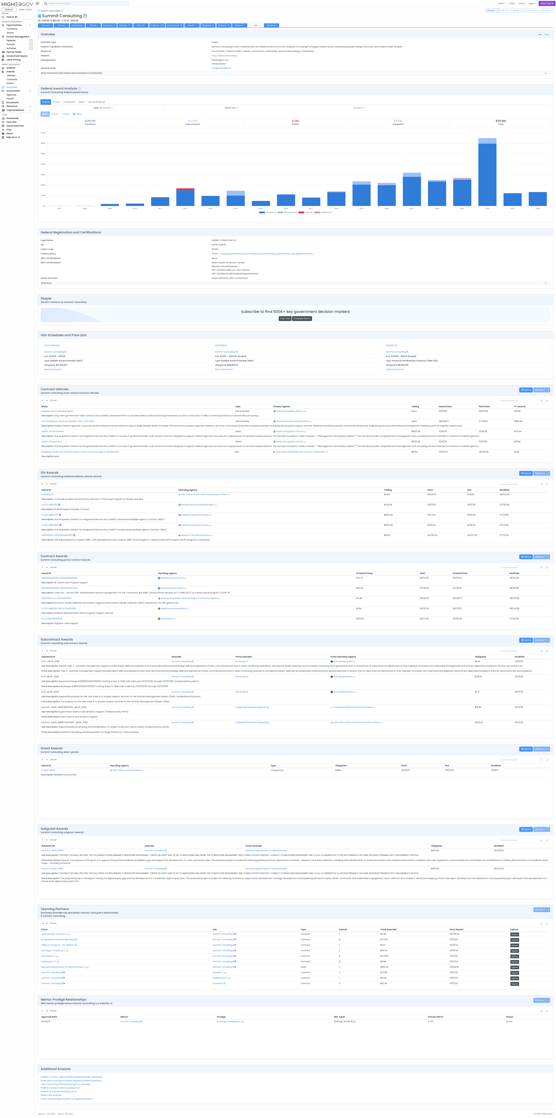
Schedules (109, 25)
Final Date (484, 406)
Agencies (11, 94)
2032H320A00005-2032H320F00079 (59, 588)
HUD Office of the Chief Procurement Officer (204, 494)
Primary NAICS (435, 1016)
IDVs (140, 25)
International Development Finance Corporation (300, 451)
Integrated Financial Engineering (252, 707)
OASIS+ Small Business (52, 431)
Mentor (124, 1016)
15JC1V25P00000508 (51, 618)
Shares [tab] (56, 101)
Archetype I (47, 956)
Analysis (61, 25)
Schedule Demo (302, 318)
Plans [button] (512, 3)
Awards (343, 929)
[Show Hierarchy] (305, 411)
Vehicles (11, 75)
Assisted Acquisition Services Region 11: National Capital (189, 598)
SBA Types (339, 1016)
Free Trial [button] (546, 3)
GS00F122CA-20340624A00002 (57, 535)
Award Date (445, 406)
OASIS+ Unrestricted (51, 441)
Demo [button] (521, 3)
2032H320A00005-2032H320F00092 (59, 577)
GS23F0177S (391, 345)
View (46, 369)
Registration (77, 25)
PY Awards (519, 406)
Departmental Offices (172, 577)
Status (509, 1016)
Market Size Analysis (51, 1095)
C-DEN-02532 (48, 770)
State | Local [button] (25, 9)
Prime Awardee (254, 845)
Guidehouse (219, 977)
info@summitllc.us (221, 68)
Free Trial (285, 318)
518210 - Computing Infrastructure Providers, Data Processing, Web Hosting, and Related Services (262, 253)
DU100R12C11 (47, 494)
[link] (547, 401)
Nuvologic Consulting (52, 950)
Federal (9, 9)
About (41, 1113)
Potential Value (364, 573)
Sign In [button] (532, 3)
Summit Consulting (54, 351)
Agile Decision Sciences (53, 934)
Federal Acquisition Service (289, 411)
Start (430, 490)
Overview (45, 25)
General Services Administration (292, 421)
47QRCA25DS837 (50, 525)
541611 (431, 1021)
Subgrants (208, 25)
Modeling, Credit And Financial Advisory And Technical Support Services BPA (80, 451)
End (469, 490)
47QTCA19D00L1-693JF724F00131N (58, 608)
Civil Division (167, 618)
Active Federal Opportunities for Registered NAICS (67, 1098)
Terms (60, 1113)
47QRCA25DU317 (49, 514)
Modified (504, 490)
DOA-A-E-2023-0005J (52, 850)
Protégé (221, 1016)
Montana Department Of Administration (266, 850)
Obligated (480, 656)
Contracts (12, 28)
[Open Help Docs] (62, 10)
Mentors (239, 25)
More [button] (501, 3)
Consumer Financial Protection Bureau (353, 707)
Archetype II (242, 661)
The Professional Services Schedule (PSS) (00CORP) (67, 421)
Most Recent (456, 929)
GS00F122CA (221, 345)
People (10, 98)
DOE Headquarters (343, 661)
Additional (271, 25)
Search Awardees (50, 10)
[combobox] (86, 3)
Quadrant (218, 983)
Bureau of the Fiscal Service (195, 535)
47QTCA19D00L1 (52, 345)
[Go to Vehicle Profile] (59, 504)
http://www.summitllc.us (224, 55)
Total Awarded (388, 929)
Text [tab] (546, 34)
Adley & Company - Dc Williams (57, 945)
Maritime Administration (173, 608)
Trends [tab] (45, 101)
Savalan (217, 972)
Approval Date (49, 1016)
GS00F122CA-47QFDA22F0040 (56, 598)
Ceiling (415, 406)
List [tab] (540, 34)
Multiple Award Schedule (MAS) (57, 411)
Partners (223, 25)
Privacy (69, 1113)
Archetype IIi (242, 676)
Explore (514, 929)
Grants (10, 32)
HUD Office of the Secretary (127, 770)
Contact (50, 1113)
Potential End (460, 573)
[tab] (45, 114)
